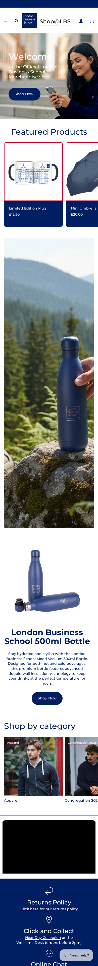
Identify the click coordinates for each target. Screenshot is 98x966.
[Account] (80, 20)
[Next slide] (92, 76)
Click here (29, 909)
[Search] (16, 20)
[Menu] (6, 21)
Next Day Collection (43, 937)
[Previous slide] (6, 76)
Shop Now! (24, 94)
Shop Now (47, 698)
